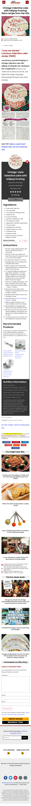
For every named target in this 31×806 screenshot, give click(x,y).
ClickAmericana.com (7, 783)
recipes (17, 568)
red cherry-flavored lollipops (16, 299)
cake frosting (23, 567)
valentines (21, 568)
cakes (5, 568)
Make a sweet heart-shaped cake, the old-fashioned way (14, 147)
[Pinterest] (15, 778)
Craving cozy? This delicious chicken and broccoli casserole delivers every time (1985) (15, 476)
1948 (7, 567)
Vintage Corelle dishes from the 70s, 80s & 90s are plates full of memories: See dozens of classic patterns (15, 655)
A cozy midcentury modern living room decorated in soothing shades (15, 558)
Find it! (25, 738)
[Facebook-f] (5, 778)
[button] (3, 2)
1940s (10, 564)
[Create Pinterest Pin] (27, 161)
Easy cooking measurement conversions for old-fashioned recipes (15, 531)
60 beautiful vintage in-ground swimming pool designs (15, 628)
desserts (9, 568)
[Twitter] (10, 778)
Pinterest (4, 437)
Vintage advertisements (18, 564)
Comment (5, 675)
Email (4, 701)
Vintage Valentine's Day (16, 565)
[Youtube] (25, 778)
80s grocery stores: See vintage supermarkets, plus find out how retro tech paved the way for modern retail (15, 601)
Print (15, 199)
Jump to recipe (8, 45)
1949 (10, 567)
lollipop (13, 568)
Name (4, 695)
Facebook (22, 435)
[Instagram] (20, 778)
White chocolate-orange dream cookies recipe (15, 504)
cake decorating (15, 567)
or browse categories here (19, 732)
